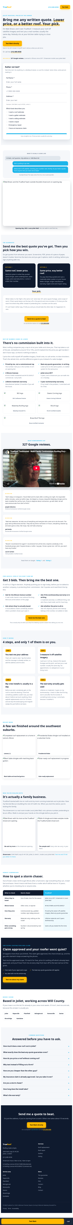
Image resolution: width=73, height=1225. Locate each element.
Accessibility (15, 1208)
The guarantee (43, 1175)
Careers (40, 1184)
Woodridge (8, 1018)
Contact (40, 1190)
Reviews (40, 1178)
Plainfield (27, 1013)
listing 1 (39, 560)
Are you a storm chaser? (13, 1083)
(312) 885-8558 (53, 7)
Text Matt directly (12, 43)
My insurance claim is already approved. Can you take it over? (28, 1077)
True (7, 7)
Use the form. (35, 1129)
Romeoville (51, 1013)
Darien (61, 1013)
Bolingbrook (39, 1013)
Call (68, 1221)
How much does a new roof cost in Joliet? (19, 1046)
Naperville (16, 1013)
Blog (39, 1187)
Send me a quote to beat (36, 319)
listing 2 (48, 560)
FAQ (39, 1181)
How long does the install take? (15, 1089)
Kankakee (20, 1018)
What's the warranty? (11, 1095)
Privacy (5, 1208)
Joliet (6, 1013)
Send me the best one (36, 618)
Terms (9, 1208)
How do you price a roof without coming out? (21, 1058)
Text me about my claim (15, 980)
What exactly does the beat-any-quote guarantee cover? (25, 1052)
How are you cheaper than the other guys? (20, 1071)
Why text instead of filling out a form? (18, 1064)
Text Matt (65, 7)
